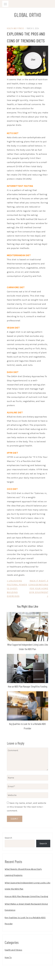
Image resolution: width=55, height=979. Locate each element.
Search (8, 837)
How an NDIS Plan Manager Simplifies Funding (27, 686)
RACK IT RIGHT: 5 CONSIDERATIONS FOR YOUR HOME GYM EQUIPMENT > (38, 588)
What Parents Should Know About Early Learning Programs (23, 872)
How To (8, 957)
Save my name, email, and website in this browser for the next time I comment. (26, 807)
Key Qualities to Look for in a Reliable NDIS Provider (25, 920)
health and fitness (15, 28)
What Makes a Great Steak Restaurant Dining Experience (26, 907)
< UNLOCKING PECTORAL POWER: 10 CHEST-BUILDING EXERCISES (17, 588)
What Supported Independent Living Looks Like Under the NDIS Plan (27, 886)
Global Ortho (27, 15)
